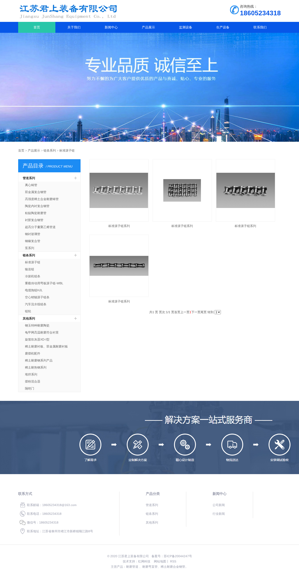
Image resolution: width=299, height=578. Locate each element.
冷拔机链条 (32, 276)
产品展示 (148, 27)
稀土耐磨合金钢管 (173, 566)
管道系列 (29, 178)
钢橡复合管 (32, 241)
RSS (173, 561)
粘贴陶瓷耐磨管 (35, 213)
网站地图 (160, 561)
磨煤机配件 (32, 353)
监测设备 (185, 27)
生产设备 (222, 27)
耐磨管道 (132, 566)
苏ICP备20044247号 (178, 556)
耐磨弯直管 (150, 566)
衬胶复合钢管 (34, 220)
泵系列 (29, 248)
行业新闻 (219, 513)
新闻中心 (111, 27)
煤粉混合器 (32, 381)
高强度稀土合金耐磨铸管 (42, 199)
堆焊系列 (31, 374)
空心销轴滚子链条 (37, 297)
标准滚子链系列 (119, 226)
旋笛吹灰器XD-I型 (37, 339)
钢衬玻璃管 (32, 234)
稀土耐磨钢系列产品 (39, 360)
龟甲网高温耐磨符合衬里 (42, 332)
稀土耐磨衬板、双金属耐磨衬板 (46, 346)
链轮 (28, 311)
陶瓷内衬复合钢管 (37, 206)
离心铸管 (31, 185)
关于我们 (74, 27)
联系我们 (260, 27)
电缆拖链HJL (34, 290)
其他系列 (29, 318)
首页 (36, 27)
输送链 (29, 269)
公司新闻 (219, 505)
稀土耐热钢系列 (35, 367)
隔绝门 (29, 388)
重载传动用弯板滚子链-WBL (44, 283)
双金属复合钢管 (35, 192)
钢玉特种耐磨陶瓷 (37, 325)
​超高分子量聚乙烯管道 (40, 227)
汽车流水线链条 (35, 304)
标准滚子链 (67, 150)
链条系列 (50, 150)
